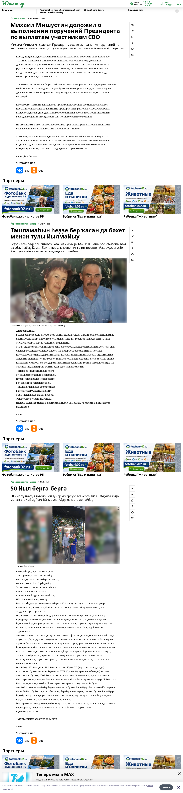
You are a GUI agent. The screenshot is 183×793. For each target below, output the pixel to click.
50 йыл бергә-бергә (94, 10)
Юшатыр (13, 3)
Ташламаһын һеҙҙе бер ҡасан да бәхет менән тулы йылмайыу (59, 11)
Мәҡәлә (7, 10)
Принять (166, 787)
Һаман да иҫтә (136, 10)
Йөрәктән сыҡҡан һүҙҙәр (166, 3)
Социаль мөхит (18, 18)
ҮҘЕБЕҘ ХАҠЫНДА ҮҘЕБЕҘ (147, 3)
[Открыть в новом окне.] (22, 170)
